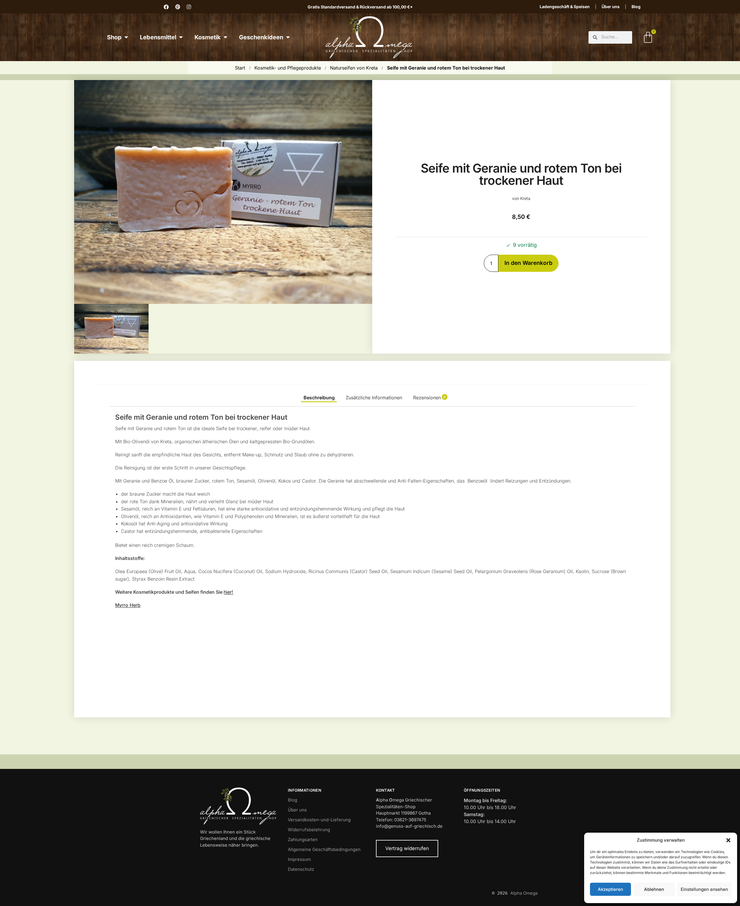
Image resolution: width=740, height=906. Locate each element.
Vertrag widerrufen (407, 848)
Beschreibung (319, 397)
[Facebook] (166, 7)
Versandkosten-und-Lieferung (319, 819)
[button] (728, 840)
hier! (228, 592)
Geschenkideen (261, 37)
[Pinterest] (178, 7)
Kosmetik (208, 37)
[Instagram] (189, 7)
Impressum (299, 859)
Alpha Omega (524, 893)
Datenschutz (301, 869)
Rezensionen (429, 397)
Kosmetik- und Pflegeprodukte (287, 68)
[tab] (319, 397)
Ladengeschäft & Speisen (565, 6)
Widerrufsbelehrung (309, 829)
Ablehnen (654, 889)
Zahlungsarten (303, 839)
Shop (114, 37)
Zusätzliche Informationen (374, 397)
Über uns (611, 6)
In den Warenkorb (528, 263)
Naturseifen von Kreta (354, 68)
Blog (636, 6)
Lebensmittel (158, 37)
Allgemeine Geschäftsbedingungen (324, 849)
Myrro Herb (127, 605)
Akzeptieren (610, 889)
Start (240, 68)
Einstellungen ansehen (704, 889)
